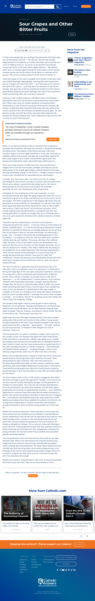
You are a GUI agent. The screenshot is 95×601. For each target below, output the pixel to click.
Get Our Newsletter (67, 557)
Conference (36, 565)
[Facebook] (57, 570)
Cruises (34, 567)
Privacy (40, 593)
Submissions (48, 560)
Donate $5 (33, 476)
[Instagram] (65, 570)
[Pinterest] (68, 570)
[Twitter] (60, 570)
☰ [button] (6, 6)
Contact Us (46, 593)
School (34, 562)
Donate (86, 6)
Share (72, 34)
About (66, 6)
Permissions (48, 562)
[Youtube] (63, 570)
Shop (75, 6)
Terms (36, 593)
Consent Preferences (55, 593)
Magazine (24, 19)
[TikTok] (71, 570)
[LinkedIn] (74, 570)
